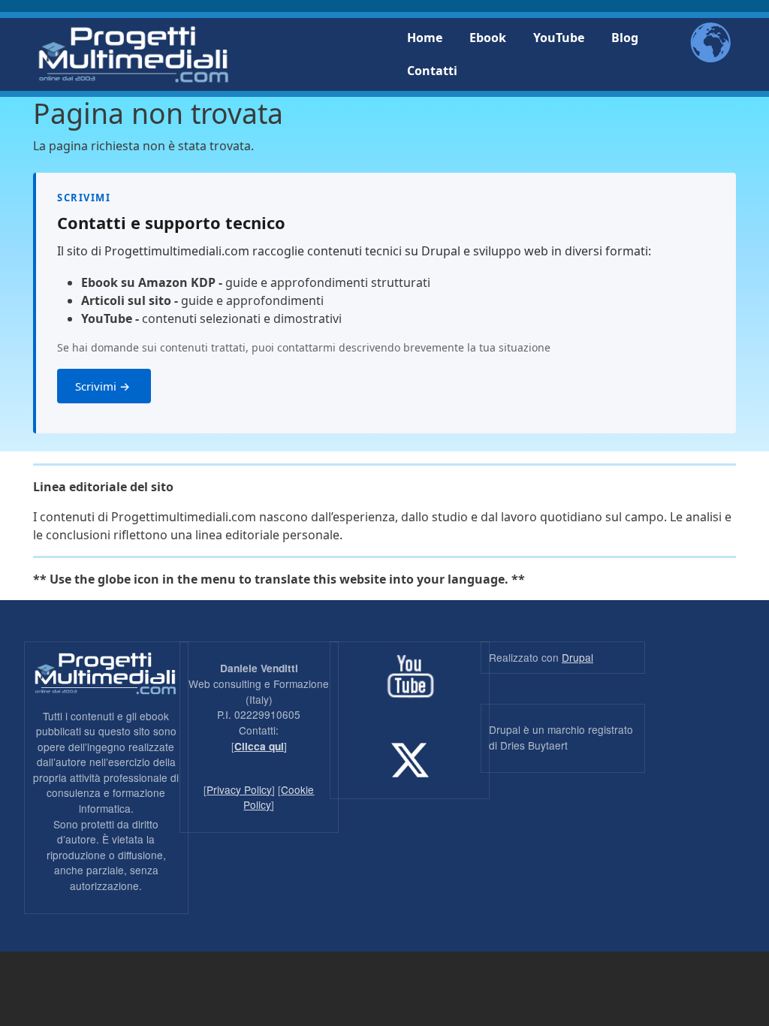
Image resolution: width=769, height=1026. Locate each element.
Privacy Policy (239, 789)
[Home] (133, 54)
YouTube (558, 37)
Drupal (577, 657)
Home (424, 37)
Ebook (487, 37)
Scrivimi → (104, 386)
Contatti (432, 70)
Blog (624, 37)
